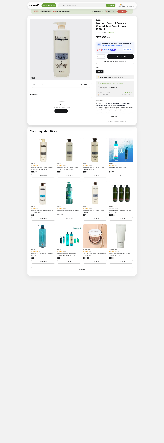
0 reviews (111, 32)
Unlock (123, 11)
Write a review (61, 111)
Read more (114, 116)
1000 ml (99, 71)
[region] (61, 49)
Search (112, 5)
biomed (98, 19)
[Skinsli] (34, 5)
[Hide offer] (128, 11)
